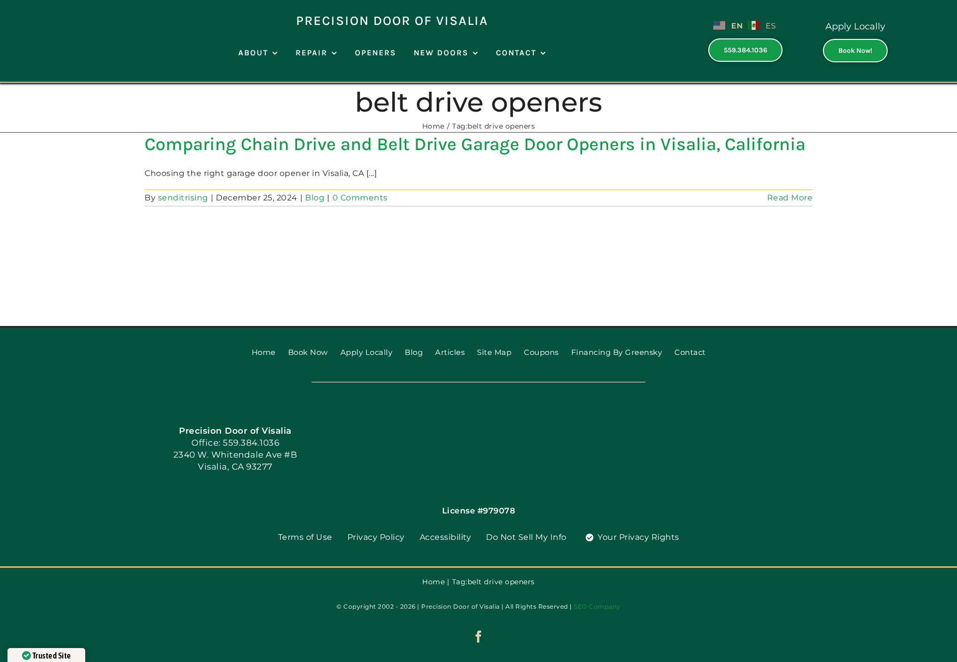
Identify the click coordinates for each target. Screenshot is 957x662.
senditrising (183, 197)
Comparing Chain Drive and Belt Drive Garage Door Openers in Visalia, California (475, 144)
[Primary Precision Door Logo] (70, 8)
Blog (314, 197)
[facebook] (479, 637)
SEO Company (597, 606)
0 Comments (360, 197)
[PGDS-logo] (478, 417)
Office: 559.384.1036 (235, 443)
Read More (790, 197)
